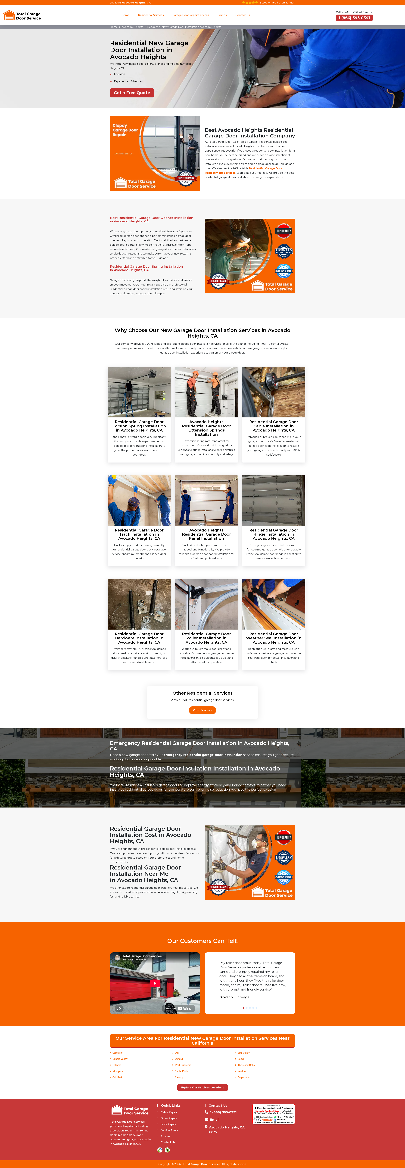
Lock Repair (168, 1124)
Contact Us (242, 15)
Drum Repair (169, 1118)
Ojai (177, 1052)
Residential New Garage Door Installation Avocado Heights (184, 26)
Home (125, 15)
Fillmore (116, 1065)
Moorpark (117, 1071)
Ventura (242, 1071)
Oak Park (117, 1077)
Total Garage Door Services (201, 1164)
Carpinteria (243, 1077)
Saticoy (179, 1077)
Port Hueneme (183, 1065)
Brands (222, 15)
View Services (202, 710)
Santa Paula (181, 1071)
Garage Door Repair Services (190, 15)
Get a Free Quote (132, 92)
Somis (241, 1058)
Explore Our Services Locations (202, 1087)
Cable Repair (169, 1112)
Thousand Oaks (246, 1065)
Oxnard (179, 1058)
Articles (165, 1136)
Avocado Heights (132, 26)
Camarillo (117, 1052)
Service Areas (169, 1130)
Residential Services (151, 15)
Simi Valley (244, 1052)
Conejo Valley (120, 1058)
